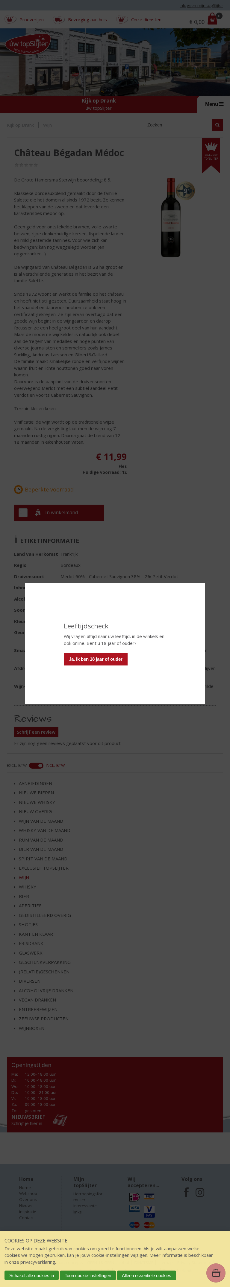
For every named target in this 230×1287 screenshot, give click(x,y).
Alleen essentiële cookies (146, 1275)
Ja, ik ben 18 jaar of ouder (95, 659)
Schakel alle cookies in (31, 1275)
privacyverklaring (37, 1262)
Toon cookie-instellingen (88, 1275)
